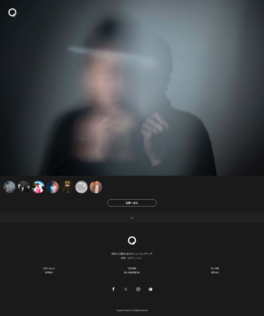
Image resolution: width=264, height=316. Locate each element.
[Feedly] (150, 289)
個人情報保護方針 (132, 272)
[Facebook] (113, 289)
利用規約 (49, 272)
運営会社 (215, 272)
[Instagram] (138, 289)
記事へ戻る (132, 202)
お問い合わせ (49, 268)
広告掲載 (132, 268)
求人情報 (215, 268)
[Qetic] (12, 12)
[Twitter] (126, 289)
